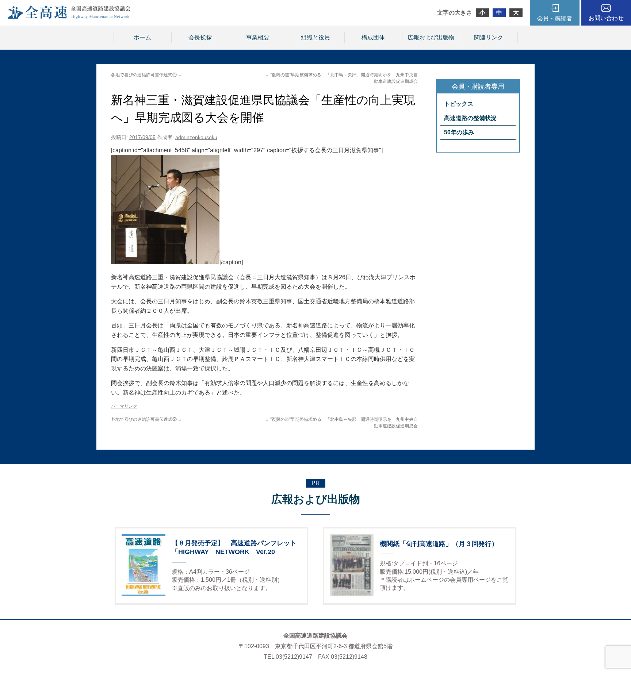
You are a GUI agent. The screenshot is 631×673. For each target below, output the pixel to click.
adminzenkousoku (196, 137)
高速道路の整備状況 (470, 118)
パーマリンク (124, 406)
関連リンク (488, 37)
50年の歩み (459, 132)
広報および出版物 (431, 37)
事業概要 (257, 37)
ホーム (142, 37)
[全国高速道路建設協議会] (69, 17)
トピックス (458, 104)
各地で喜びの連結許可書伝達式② (146, 74)
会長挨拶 (200, 37)
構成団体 (373, 37)
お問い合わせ (606, 18)
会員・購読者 (554, 18)
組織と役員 (315, 37)
